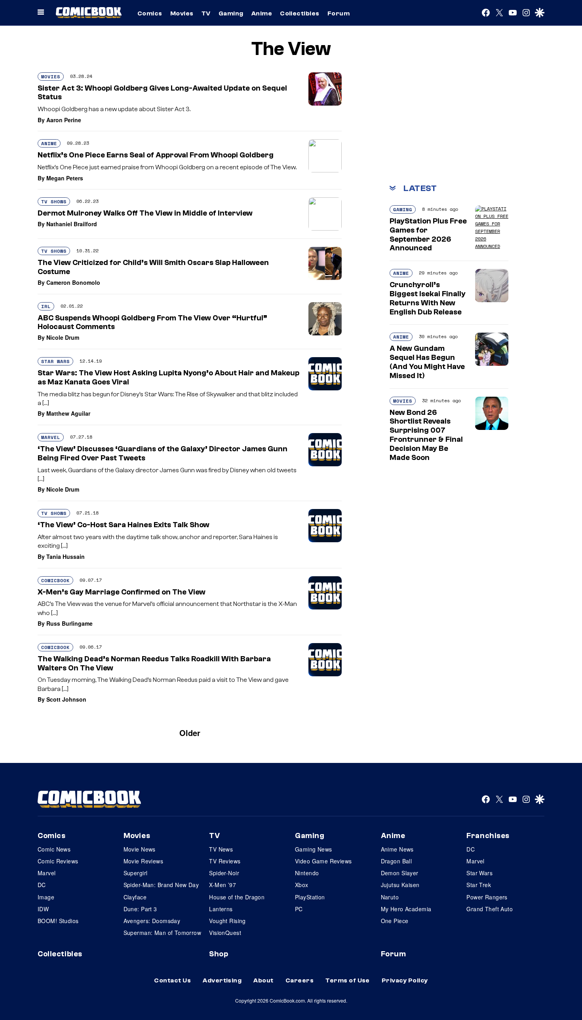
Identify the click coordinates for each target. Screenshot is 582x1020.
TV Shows (54, 201)
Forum (338, 13)
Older (189, 732)
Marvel (50, 437)
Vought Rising (227, 921)
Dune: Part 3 (140, 909)
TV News (221, 849)
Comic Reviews (58, 861)
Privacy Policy (405, 980)
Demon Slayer (399, 873)
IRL (46, 306)
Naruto (390, 897)
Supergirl (136, 873)
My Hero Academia (406, 909)
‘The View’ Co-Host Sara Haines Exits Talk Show (123, 524)
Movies (182, 13)
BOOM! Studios (58, 921)
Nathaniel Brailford (71, 224)
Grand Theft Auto (489, 909)
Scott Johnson (66, 699)
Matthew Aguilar (68, 413)
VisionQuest (225, 933)
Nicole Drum (62, 337)
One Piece (395, 921)
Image (46, 897)
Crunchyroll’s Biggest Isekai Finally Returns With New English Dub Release (428, 298)
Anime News (397, 849)
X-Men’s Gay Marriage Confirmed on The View (121, 592)
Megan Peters (64, 178)
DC (42, 885)
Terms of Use (347, 980)
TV (206, 13)
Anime (261, 13)
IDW (43, 909)
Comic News (54, 849)
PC (299, 909)
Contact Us (172, 980)
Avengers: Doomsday (152, 921)
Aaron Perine (63, 120)
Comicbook (55, 580)
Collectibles (300, 13)
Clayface (135, 897)
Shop (218, 954)
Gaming (231, 13)
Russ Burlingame (69, 623)
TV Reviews (224, 861)
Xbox (301, 885)
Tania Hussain (65, 556)
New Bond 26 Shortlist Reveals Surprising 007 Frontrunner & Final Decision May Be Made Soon (426, 435)
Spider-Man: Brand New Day (161, 885)
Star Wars (55, 361)
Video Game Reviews (323, 861)
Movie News (140, 849)
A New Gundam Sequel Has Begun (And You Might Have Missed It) (427, 362)
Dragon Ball (396, 861)
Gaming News (313, 849)
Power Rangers (486, 897)
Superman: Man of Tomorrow (163, 933)
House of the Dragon (236, 897)
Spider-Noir (224, 873)
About (263, 980)
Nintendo (307, 873)
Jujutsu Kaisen (400, 885)
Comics (149, 13)
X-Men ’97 (222, 885)
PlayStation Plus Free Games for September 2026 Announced (428, 234)
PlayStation (310, 897)
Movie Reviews (143, 861)
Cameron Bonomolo (73, 282)
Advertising (222, 980)
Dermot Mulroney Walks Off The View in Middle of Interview (145, 213)
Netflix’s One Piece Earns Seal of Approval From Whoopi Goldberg (156, 155)
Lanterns (220, 909)
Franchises (488, 835)
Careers (299, 980)
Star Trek (478, 885)
